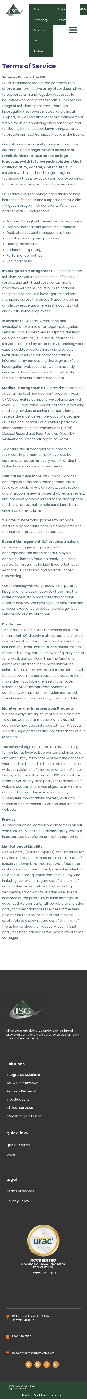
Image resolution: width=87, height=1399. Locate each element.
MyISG (11, 1155)
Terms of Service (20, 1191)
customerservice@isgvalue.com (33, 1353)
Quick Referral (62, 14)
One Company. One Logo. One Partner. (41, 30)
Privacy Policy (17, 1201)
